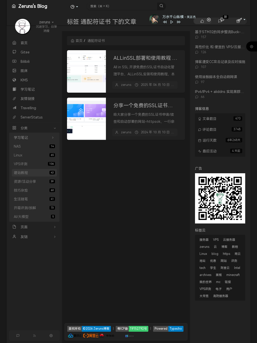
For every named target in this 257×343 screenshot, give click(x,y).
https (226, 254)
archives (205, 275)
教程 (235, 247)
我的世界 (206, 282)
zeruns (126, 85)
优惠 (213, 261)
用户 (229, 289)
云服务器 (229, 240)
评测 (234, 261)
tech (203, 268)
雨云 (238, 254)
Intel (237, 268)
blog (215, 254)
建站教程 (34, 173)
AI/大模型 (34, 217)
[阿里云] (90, 335)
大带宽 (204, 296)
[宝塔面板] (117, 335)
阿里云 (225, 268)
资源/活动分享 (34, 182)
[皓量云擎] (129, 335)
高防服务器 (220, 296)
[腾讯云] (74, 335)
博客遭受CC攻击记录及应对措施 (220, 62)
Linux (34, 155)
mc (218, 282)
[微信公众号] (220, 198)
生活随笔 (34, 199)
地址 (203, 261)
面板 (219, 275)
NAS (34, 146)
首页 (79, 41)
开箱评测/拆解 (34, 208)
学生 (213, 268)
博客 (224, 247)
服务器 (204, 240)
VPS (216, 240)
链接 (228, 282)
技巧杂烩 (34, 190)
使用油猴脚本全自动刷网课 (216, 77)
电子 (219, 289)
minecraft (233, 275)
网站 (224, 261)
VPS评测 (34, 164)
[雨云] (122, 335)
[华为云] (106, 335)
